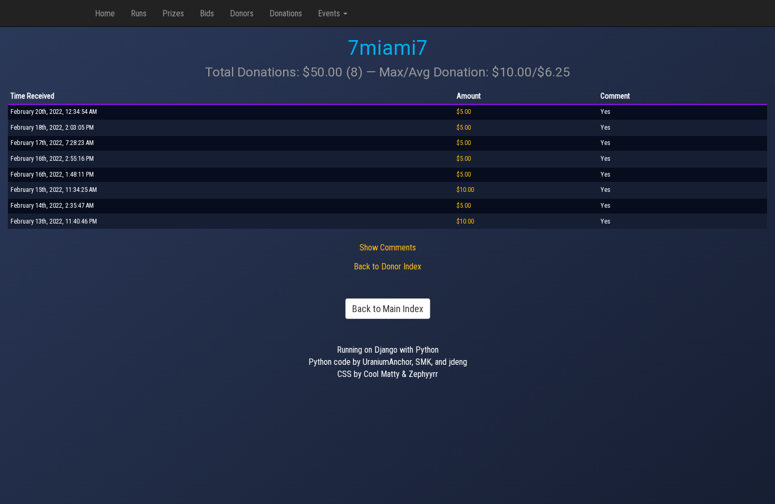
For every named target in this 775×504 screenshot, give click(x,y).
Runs (139, 13)
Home (105, 13)
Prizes (173, 13)
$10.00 (465, 189)
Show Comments (388, 248)
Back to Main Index (387, 308)
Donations (285, 13)
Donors (242, 13)
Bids (207, 13)
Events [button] (330, 13)
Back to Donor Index (387, 266)
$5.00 (464, 111)
